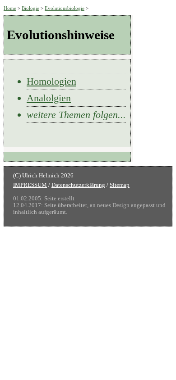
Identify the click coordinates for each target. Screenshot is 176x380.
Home (10, 8)
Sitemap (120, 185)
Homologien (51, 81)
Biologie (30, 8)
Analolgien (49, 98)
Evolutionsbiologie (64, 8)
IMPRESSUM (30, 185)
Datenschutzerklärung (78, 185)
